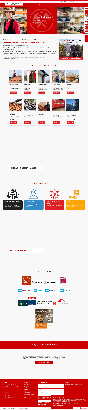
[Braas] (26, 284)
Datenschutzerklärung (60, 405)
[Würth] (37, 284)
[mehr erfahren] (67, 401)
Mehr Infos (13, 92)
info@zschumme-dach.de (75, 1)
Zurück (2, 21)
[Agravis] (23, 305)
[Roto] (53, 305)
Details (60, 403)
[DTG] (63, 284)
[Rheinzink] (51, 284)
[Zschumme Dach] (14, 5)
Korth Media (26, 408)
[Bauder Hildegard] (44, 328)
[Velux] (32, 305)
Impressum (54, 405)
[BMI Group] (44, 293)
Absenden (42, 404)
